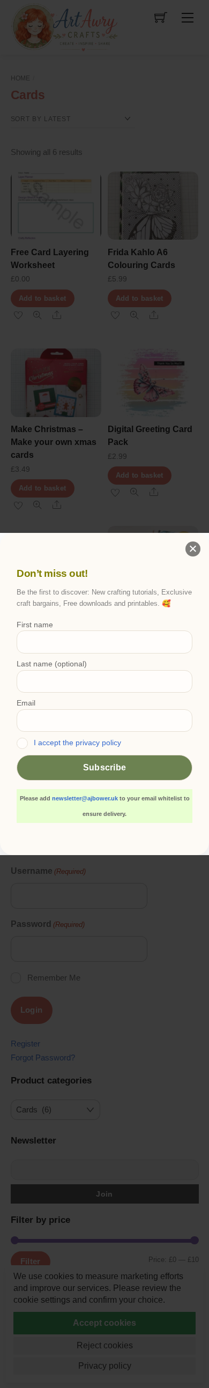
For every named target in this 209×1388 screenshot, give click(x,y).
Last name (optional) (52, 663)
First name (35, 624)
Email (26, 703)
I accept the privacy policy (77, 742)
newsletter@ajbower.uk (85, 798)
